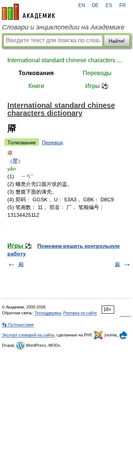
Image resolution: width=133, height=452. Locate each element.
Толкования (36, 73)
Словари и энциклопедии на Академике (63, 27)
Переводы (97, 73)
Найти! (117, 41)
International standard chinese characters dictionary (66, 60)
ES (109, 5)
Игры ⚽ (97, 86)
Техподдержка (47, 313)
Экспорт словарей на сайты (28, 335)
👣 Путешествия (18, 324)
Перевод (52, 142)
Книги (36, 86)
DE (95, 5)
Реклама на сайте (80, 313)
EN (81, 5)
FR (122, 5)
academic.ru (28, 12)
